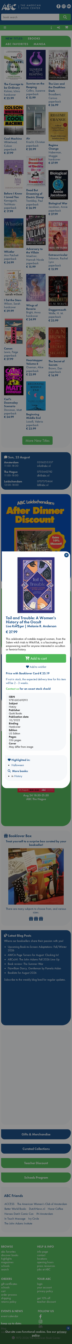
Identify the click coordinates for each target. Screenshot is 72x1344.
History (18, 776)
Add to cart (38, 658)
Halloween (17, 765)
